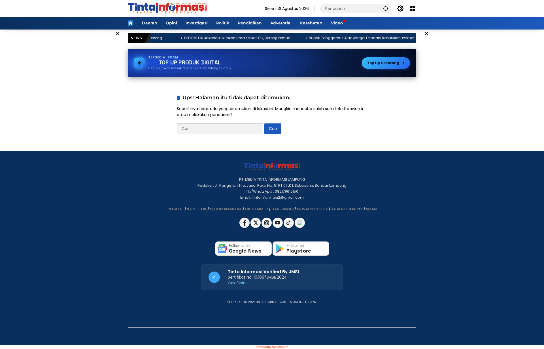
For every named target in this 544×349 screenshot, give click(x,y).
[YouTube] (278, 226)
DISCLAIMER (256, 209)
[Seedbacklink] (300, 223)
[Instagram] (267, 226)
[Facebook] (244, 226)
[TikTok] (289, 226)
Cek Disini (237, 283)
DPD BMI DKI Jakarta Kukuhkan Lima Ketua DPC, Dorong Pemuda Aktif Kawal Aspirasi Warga (216, 38)
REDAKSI (175, 209)
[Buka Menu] (412, 8)
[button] (385, 8)
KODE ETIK (197, 209)
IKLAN (371, 209)
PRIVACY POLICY (312, 209)
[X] (256, 226)
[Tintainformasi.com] (167, 8)
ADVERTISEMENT (347, 209)
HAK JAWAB (282, 209)
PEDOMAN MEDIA (226, 209)
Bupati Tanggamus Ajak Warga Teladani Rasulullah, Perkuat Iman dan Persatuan (340, 38)
